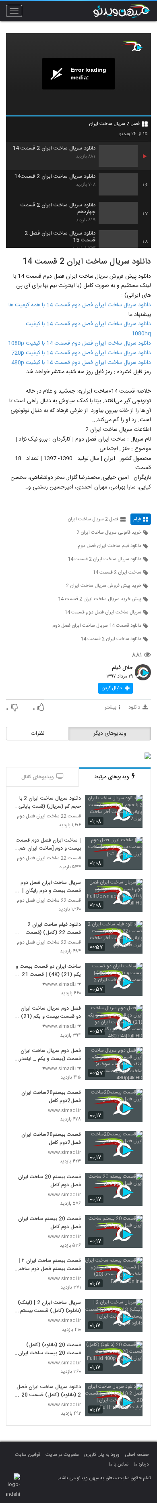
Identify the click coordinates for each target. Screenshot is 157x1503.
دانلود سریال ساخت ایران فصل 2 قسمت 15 (60, 237)
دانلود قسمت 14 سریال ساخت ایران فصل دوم (96, 626)
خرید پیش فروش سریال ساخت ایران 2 (103, 586)
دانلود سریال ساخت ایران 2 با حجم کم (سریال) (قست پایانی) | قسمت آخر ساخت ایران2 (48, 803)
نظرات (37, 733)
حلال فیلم (122, 668)
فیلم (137, 519)
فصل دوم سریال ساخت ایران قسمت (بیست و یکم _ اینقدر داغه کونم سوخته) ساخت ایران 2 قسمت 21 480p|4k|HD (49, 1055)
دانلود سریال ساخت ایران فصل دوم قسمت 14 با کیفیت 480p (81, 363)
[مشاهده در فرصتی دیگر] (132, 805)
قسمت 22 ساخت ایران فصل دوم (49, 816)
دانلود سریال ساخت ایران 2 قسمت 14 (53, 148)
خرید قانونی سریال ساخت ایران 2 (108, 532)
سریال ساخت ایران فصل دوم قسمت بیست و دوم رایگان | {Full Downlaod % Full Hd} (48, 887)
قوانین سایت (27, 1455)
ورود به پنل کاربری (102, 1455)
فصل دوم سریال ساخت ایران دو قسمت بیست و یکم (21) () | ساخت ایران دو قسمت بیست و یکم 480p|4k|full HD (48, 1013)
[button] (115, 688)
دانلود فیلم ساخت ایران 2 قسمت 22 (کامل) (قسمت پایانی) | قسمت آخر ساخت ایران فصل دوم (53, 929)
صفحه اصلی (137, 1455)
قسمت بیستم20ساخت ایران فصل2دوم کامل (51, 1097)
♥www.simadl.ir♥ (61, 984)
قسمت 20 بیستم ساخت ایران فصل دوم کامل (49, 1223)
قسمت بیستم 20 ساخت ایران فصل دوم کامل (49, 1181)
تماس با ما (118, 1464)
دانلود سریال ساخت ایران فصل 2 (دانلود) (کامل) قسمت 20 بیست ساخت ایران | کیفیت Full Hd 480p (49, 1391)
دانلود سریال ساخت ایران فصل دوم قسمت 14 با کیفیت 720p (81, 353)
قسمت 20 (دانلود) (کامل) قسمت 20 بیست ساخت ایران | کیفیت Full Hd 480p (48, 1349)
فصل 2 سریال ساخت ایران (114, 124)
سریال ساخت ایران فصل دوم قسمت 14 (102, 612)
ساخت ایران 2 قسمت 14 (117, 572)
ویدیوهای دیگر (109, 733)
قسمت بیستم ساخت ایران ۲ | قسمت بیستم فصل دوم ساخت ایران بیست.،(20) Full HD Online (49, 1265)
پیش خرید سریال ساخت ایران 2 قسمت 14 (99, 599)
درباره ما (141, 1464)
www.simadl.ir (64, 1110)
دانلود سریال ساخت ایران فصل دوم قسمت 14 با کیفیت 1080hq (88, 329)
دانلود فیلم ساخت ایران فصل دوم (109, 546)
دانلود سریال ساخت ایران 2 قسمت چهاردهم (58, 209)
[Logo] (132, 46)
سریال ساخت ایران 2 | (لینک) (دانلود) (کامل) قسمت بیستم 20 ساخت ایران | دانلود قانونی (49, 1307)
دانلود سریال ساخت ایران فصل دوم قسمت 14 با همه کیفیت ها (79, 305)
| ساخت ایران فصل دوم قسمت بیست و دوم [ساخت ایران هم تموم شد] (48, 845)
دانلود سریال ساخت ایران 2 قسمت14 (54, 176)
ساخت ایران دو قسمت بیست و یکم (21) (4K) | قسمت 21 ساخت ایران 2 (48, 971)
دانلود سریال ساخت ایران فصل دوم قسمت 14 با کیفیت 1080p (79, 343)
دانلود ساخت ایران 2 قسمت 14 (111, 639)
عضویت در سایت (62, 1455)
